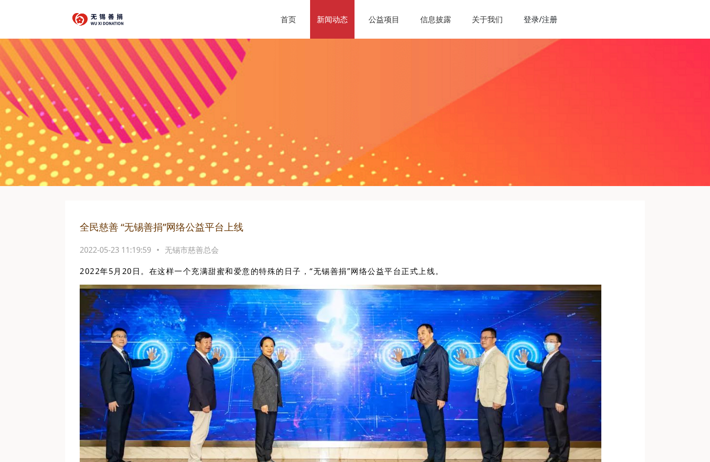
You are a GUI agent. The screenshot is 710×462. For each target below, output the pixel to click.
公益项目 (384, 19)
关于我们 (487, 19)
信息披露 (435, 19)
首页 (288, 19)
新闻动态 (332, 19)
